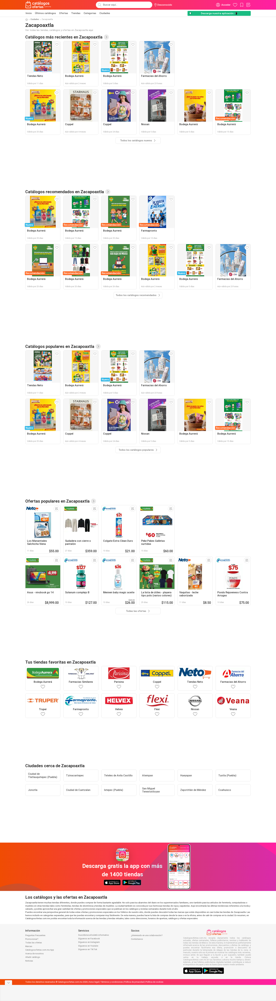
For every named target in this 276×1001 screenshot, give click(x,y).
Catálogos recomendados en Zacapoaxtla (64, 191)
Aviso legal (94, 982)
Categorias (90, 13)
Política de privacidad (134, 982)
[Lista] (248, 4)
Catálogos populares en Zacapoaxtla (59, 346)
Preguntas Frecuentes (35, 935)
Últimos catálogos (45, 13)
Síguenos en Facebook (89, 938)
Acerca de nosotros (34, 953)
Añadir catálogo (32, 957)
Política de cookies (154, 982)
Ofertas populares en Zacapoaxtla (57, 501)
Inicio (29, 13)
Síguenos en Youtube (88, 946)
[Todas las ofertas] (93, 501)
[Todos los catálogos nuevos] (106, 37)
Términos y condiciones (111, 982)
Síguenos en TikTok (87, 949)
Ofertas (63, 13)
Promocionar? (31, 939)
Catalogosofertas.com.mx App (39, 950)
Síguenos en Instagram (89, 942)
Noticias (29, 961)
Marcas (28, 946)
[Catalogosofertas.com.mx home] (38, 5)
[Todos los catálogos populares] (98, 346)
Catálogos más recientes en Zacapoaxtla (63, 37)
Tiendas (75, 13)
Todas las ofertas (33, 942)
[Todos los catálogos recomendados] (107, 191)
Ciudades (104, 13)
